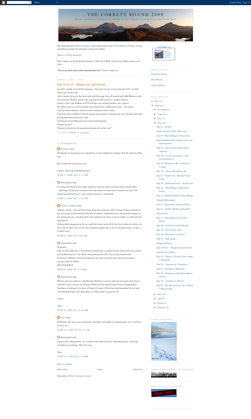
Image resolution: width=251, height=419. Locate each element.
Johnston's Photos (159, 74)
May (159, 294)
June (159, 122)
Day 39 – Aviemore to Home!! (170, 280)
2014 (157, 101)
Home (100, 369)
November (162, 109)
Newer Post (62, 369)
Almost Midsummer (166, 199)
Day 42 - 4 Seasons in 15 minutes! (172, 264)
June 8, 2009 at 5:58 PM (72, 269)
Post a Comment (64, 364)
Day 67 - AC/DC (164, 126)
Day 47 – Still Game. (166, 238)
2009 (157, 105)
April (160, 298)
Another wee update (166, 252)
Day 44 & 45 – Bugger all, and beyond (174, 247)
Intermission (162, 213)
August (161, 113)
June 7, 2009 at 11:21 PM (72, 175)
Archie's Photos (158, 85)
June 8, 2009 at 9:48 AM (72, 235)
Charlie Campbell (69, 205)
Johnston (65, 148)
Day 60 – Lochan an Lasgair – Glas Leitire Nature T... (173, 157)
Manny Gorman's (83, 45)
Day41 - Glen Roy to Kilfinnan (171, 268)
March (160, 303)
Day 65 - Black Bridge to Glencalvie (173, 135)
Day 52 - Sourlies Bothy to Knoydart (173, 208)
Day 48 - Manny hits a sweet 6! (171, 234)
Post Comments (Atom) (80, 375)
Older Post (138, 369)
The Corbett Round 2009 (125, 14)
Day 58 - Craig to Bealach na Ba (171, 171)
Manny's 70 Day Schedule (69, 54)
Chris (63, 317)
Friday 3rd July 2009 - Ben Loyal (172, 131)
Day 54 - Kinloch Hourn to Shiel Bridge (175, 195)
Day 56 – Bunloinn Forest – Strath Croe (175, 183)
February (161, 307)
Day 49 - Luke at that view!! (169, 229)
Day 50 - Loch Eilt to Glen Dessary (173, 225)
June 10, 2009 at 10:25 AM (73, 329)
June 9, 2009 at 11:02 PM (72, 310)
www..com (163, 47)
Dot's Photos (157, 79)
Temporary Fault (164, 243)
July (159, 118)
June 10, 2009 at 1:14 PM (72, 356)
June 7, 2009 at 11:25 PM (72, 198)
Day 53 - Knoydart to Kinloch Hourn (173, 204)
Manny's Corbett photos (167, 55)
